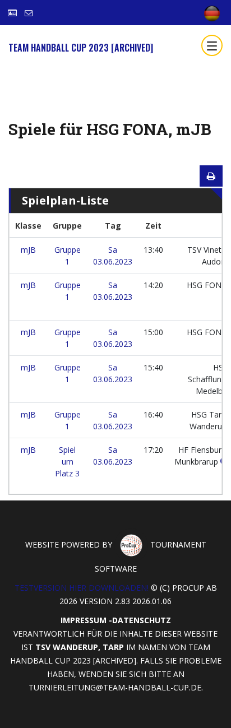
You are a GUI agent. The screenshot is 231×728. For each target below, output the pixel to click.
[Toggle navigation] (212, 45)
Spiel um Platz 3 (67, 461)
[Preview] (211, 176)
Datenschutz (141, 620)
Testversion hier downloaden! (82, 587)
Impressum (84, 620)
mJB (28, 249)
